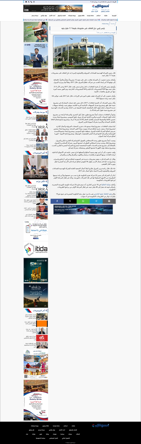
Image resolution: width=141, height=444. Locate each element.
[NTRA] (35, 230)
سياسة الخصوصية (40, 438)
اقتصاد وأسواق (62, 16)
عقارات (105, 16)
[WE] (83, 209)
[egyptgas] (35, 364)
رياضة (47, 434)
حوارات (33, 434)
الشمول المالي (66, 438)
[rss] (28, 1)
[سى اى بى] (53, 8)
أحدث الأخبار (52, 16)
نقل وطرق (31, 430)
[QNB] (35, 55)
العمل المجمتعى (53, 438)
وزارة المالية (105, 184)
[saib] (35, 295)
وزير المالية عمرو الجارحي (103, 193)
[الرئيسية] (26, 1)
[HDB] (35, 32)
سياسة (62, 434)
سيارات (70, 434)
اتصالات (78, 434)
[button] (25, 8)
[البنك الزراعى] (35, 270)
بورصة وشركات (72, 16)
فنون (40, 434)
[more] (34, 1)
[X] (70, 201)
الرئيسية (114, 16)
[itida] (35, 250)
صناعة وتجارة (90, 16)
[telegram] (96, 201)
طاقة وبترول (81, 16)
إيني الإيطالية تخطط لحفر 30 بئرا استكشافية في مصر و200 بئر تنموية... (44, 20)
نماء (27, 434)
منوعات (54, 434)
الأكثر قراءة (40, 181)
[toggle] (27, 15)
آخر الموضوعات (39, 311)
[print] (109, 201)
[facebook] (57, 201)
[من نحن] (31, 1)
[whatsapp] (83, 201)
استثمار (98, 16)
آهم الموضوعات (39, 153)
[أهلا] (35, 89)
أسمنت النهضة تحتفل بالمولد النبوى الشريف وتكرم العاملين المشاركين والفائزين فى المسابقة (90, 20)
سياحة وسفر (35, 16)
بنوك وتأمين (44, 16)
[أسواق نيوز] (100, 7)
